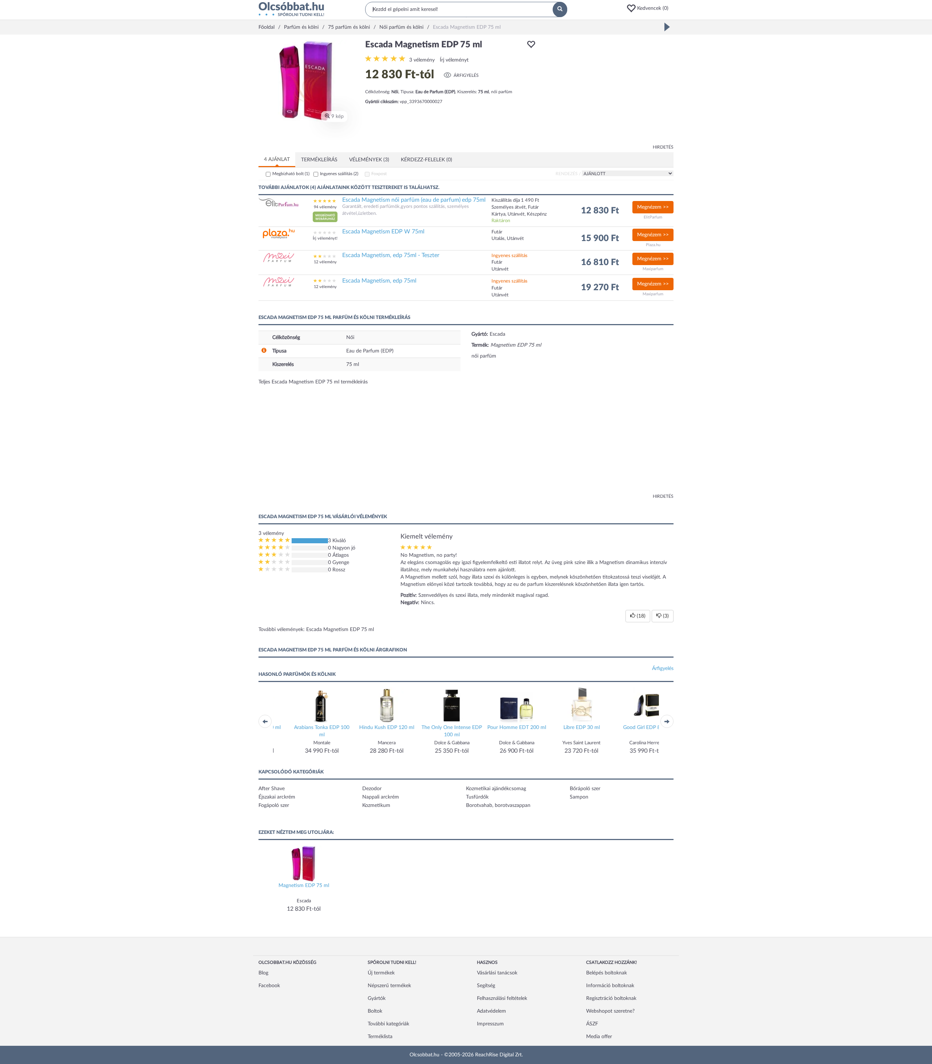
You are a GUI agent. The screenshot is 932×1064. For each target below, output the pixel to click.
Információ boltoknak (610, 985)
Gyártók (377, 998)
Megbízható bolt (290, 174)
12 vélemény (325, 262)
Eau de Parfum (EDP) (370, 351)
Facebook (269, 985)
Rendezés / (568, 174)
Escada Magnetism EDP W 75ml (383, 232)
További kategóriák (388, 1023)
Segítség (486, 985)
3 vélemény (422, 60)
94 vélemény (325, 207)
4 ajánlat (277, 159)
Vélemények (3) (369, 159)
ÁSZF (592, 1023)
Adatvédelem (491, 1011)
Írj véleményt (454, 60)
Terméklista (380, 1036)
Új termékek (381, 973)
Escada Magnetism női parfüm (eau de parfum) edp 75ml (414, 200)
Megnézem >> (653, 207)
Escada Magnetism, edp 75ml (379, 281)
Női (350, 337)
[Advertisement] (608, 91)
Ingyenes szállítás (339, 174)
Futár (496, 288)
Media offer (599, 1036)
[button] (650, 8)
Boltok (375, 1011)
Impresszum (490, 1023)
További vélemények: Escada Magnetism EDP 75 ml (316, 629)
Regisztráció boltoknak (611, 998)
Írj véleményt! (325, 238)
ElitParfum (653, 217)
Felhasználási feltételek (502, 998)
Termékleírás (319, 159)
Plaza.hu (653, 245)
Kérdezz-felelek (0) (426, 159)
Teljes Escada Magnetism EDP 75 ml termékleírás (313, 382)
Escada (497, 334)
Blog (263, 973)
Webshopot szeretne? (610, 1011)
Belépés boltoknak (606, 973)
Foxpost (379, 174)
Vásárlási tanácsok (497, 973)
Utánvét (500, 295)
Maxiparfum (653, 269)
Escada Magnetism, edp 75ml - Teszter (390, 255)
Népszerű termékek (389, 985)
